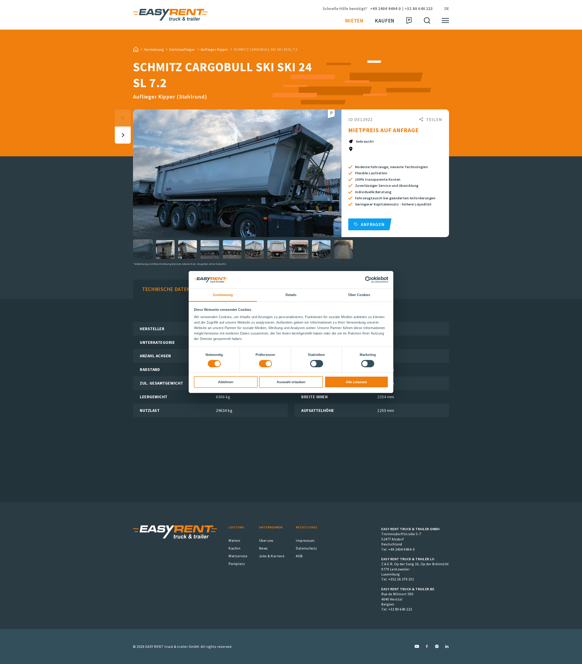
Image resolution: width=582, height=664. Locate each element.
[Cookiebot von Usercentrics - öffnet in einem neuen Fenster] (368, 279)
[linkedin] (447, 646)
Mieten (354, 20)
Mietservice (238, 556)
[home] (135, 49)
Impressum (305, 540)
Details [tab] (291, 295)
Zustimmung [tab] (223, 295)
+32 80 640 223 (419, 8)
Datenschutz (306, 548)
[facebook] (427, 646)
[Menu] (445, 21)
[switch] (265, 363)
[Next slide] (123, 135)
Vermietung (154, 49)
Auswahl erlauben (291, 382)
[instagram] (437, 646)
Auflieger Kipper (214, 49)
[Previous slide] (123, 118)
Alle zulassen (356, 382)
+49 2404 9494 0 (385, 8)
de (446, 8)
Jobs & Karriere (272, 556)
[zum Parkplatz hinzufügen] (331, 113)
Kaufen (384, 20)
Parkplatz (236, 563)
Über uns (266, 540)
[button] (143, 249)
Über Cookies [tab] (359, 295)
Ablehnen (225, 382)
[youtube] (417, 646)
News (263, 548)
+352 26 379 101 (401, 579)
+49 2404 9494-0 (401, 549)
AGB (299, 556)
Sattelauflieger (182, 49)
